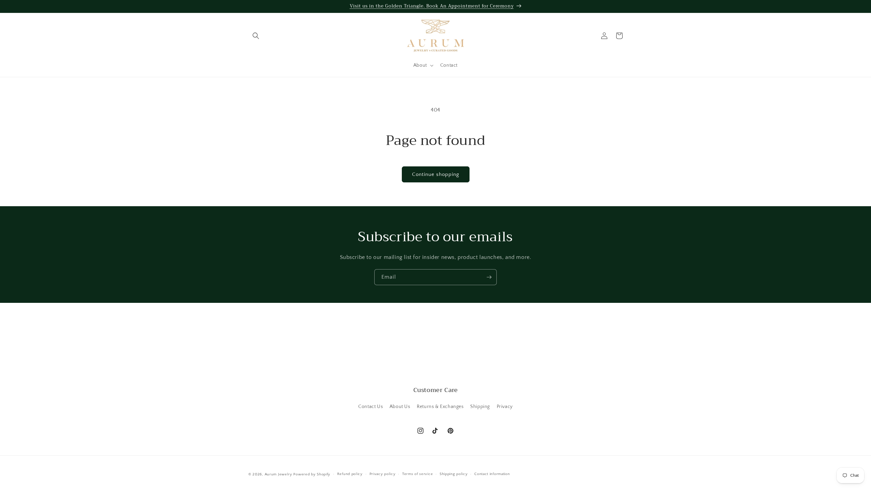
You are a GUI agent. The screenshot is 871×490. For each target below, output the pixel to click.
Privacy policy (382, 474)
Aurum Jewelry (279, 474)
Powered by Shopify (311, 474)
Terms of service (417, 474)
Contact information (492, 474)
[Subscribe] (488, 277)
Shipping (480, 406)
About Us (400, 406)
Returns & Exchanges (440, 406)
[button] (255, 35)
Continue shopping (435, 174)
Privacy (505, 406)
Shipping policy (454, 474)
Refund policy (350, 474)
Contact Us (370, 406)
